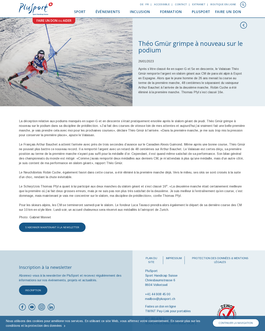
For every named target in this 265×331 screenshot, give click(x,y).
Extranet (198, 4)
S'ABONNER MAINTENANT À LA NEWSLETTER (52, 227)
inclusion (140, 11)
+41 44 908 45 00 (157, 294)
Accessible (162, 4)
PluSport (201, 11)
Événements (107, 11)
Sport (80, 11)
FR (147, 4)
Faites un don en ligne (160, 306)
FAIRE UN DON (46, 20)
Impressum (174, 258)
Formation (171, 11)
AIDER (67, 20)
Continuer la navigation (236, 323)
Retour (244, 25)
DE (142, 4)
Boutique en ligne (223, 4)
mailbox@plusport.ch (160, 299)
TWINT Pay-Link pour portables (168, 311)
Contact (181, 4)
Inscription (33, 290)
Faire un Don (228, 11)
